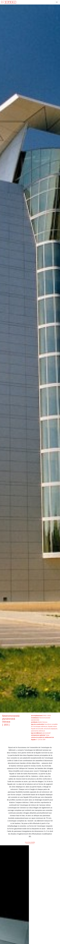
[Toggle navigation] (57, 2)
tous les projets (30, 842)
